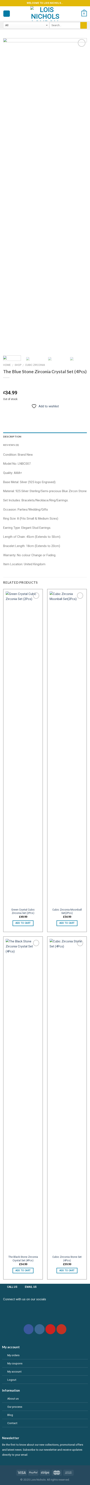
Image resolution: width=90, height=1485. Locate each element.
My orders (13, 1355)
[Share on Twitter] (21, 412)
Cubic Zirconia (35, 364)
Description (12, 436)
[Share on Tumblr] (42, 412)
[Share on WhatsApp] (6, 412)
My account (14, 1371)
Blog (10, 1415)
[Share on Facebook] (13, 412)
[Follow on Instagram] (40, 1329)
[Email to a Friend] (28, 412)
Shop (18, 364)
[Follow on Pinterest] (50, 1329)
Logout (11, 1379)
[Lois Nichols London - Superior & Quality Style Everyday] (45, 13)
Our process (14, 1406)
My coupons (14, 1363)
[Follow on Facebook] (29, 1329)
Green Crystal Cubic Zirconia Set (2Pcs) (23, 911)
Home (7, 364)
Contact (12, 1423)
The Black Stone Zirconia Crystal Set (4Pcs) (23, 1258)
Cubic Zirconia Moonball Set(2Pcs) (67, 911)
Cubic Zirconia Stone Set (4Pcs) (67, 1258)
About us (13, 1398)
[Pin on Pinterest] (35, 412)
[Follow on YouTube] (62, 1329)
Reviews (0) (11, 444)
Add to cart (23, 923)
